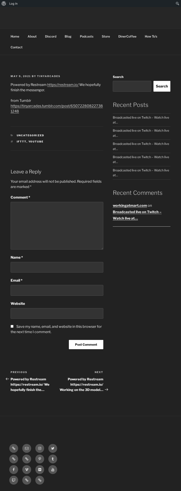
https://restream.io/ (63, 85)
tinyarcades (48, 76)
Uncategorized (30, 135)
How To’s (151, 36)
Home (15, 36)
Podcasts (86, 36)
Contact (17, 47)
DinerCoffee (127, 36)
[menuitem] (4, 3)
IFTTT (21, 141)
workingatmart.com (130, 205)
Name (17, 257)
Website (18, 303)
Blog (68, 36)
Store (106, 36)
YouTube (36, 141)
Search (118, 77)
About (32, 36)
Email (17, 280)
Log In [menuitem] (13, 3)
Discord (50, 36)
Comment (20, 197)
